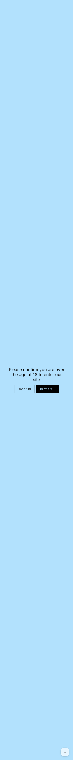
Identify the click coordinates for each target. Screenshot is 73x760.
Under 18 (24, 389)
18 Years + (47, 389)
